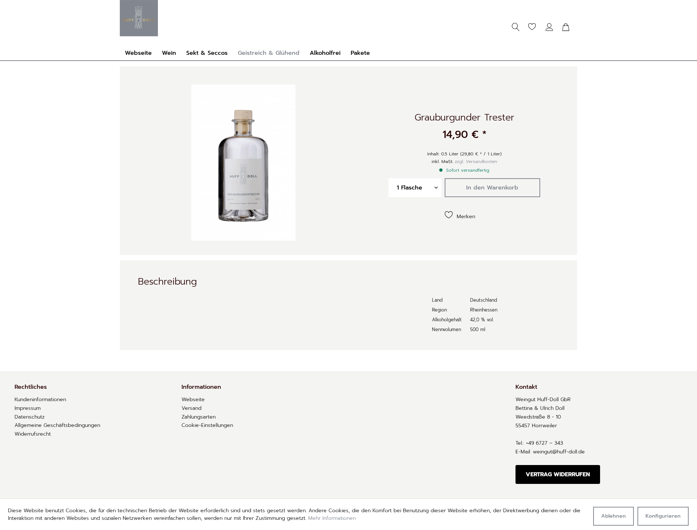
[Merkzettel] (528, 27)
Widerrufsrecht (33, 434)
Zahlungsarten (199, 417)
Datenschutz (30, 417)
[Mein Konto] (550, 27)
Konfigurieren (663, 516)
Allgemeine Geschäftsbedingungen (57, 425)
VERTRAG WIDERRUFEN (558, 474)
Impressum (28, 408)
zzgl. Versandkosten (476, 161)
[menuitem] (532, 27)
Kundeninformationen (40, 399)
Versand (191, 408)
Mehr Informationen (332, 518)
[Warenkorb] (566, 27)
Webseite (193, 399)
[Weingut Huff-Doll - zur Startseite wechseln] (139, 18)
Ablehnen (613, 516)
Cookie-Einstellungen (207, 425)
